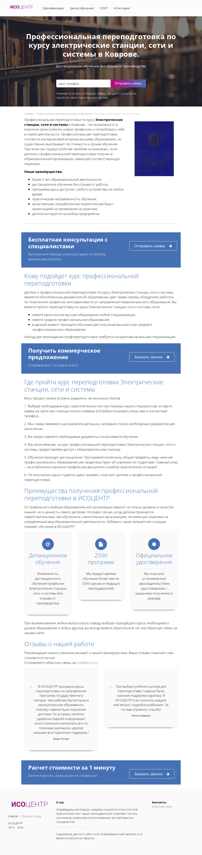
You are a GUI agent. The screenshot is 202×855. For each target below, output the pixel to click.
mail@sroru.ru (87, 662)
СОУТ (103, 8)
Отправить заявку (149, 246)
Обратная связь (162, 806)
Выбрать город (31, 816)
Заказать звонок (148, 357)
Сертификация (53, 8)
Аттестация (122, 8)
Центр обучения (82, 8)
